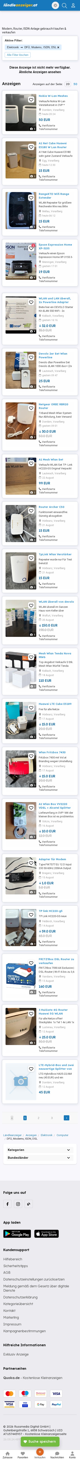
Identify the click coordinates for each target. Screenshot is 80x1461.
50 (75, 84)
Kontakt (9, 1311)
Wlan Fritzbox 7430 (52, 752)
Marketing (11, 1317)
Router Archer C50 (51, 506)
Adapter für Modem (52, 859)
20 (68, 84)
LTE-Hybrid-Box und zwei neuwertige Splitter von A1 (56, 1068)
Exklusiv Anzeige (16, 1354)
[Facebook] (7, 1204)
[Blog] (29, 1204)
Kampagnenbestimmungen (24, 1331)
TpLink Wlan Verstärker (55, 554)
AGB (6, 1272)
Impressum (12, 1324)
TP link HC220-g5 (51, 911)
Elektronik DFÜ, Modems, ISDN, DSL (31, 47)
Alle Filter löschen (17, 54)
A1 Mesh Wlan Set (51, 459)
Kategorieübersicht (18, 1304)
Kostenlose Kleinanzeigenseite (45, 1434)
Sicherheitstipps (15, 1266)
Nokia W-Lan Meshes (53, 95)
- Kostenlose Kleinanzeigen (32, 1378)
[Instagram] (18, 1204)
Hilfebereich (12, 1259)
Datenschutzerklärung (20, 1297)
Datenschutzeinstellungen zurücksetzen (34, 1279)
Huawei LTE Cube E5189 (55, 703)
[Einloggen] (74, 3)
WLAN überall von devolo (56, 601)
